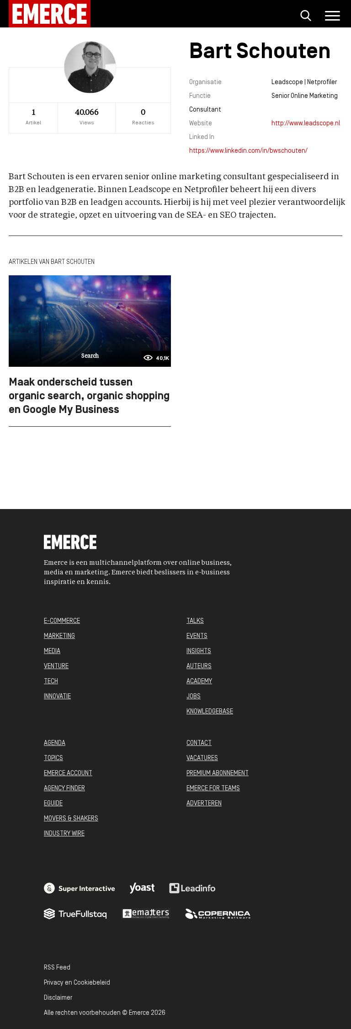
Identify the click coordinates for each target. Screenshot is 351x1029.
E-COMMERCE (62, 621)
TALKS (195, 621)
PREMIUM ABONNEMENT (217, 773)
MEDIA (52, 651)
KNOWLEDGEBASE (209, 711)
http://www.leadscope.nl (305, 123)
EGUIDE (53, 803)
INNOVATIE (57, 696)
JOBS (193, 696)
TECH (51, 681)
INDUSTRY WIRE (64, 834)
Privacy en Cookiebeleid (77, 983)
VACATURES (202, 758)
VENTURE (56, 666)
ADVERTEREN (204, 803)
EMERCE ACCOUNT (68, 773)
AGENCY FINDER (64, 788)
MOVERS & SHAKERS (71, 818)
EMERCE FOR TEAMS (213, 788)
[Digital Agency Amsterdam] (79, 888)
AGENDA (54, 743)
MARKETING (59, 636)
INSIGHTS (198, 651)
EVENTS (196, 636)
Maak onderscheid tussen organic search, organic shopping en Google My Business (89, 396)
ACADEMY (199, 681)
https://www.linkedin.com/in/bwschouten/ (248, 151)
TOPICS (53, 758)
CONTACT (199, 743)
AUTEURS (199, 666)
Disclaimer (58, 998)
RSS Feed (57, 968)
